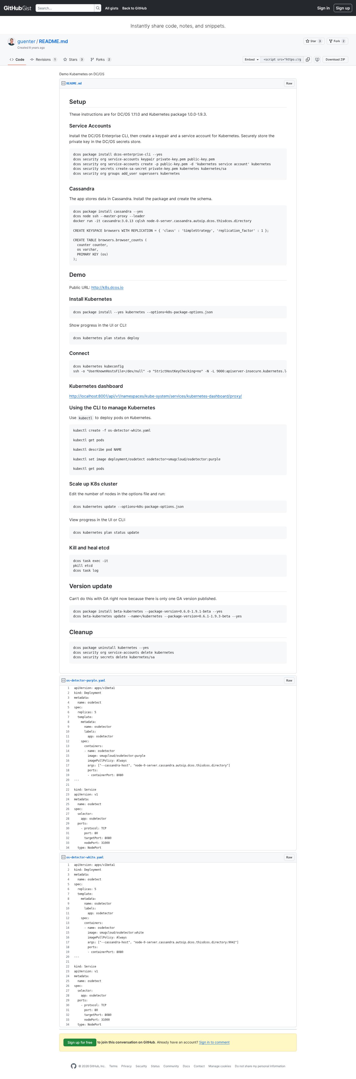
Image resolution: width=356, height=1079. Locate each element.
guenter (26, 41)
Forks (103, 59)
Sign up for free (80, 1042)
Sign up (343, 8)
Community (171, 1066)
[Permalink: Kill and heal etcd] (65, 548)
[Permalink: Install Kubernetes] (65, 299)
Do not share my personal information (260, 1066)
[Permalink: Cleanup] (65, 632)
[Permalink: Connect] (65, 353)
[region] (178, 381)
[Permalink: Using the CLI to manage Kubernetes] (65, 408)
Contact (199, 1066)
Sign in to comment (214, 1042)
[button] (308, 59)
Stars (76, 59)
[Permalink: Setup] (65, 101)
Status (155, 1066)
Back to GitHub (134, 8)
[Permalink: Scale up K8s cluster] (65, 483)
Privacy (126, 1066)
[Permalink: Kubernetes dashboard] (65, 386)
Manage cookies (220, 1066)
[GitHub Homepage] (74, 1066)
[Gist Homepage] (18, 8)
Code (19, 59)
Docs (186, 1066)
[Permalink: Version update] (65, 586)
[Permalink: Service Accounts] (65, 126)
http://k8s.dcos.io (107, 287)
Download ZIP (335, 59)
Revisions (46, 59)
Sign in (323, 8)
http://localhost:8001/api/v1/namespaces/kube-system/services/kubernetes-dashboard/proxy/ (155, 396)
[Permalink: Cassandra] (65, 188)
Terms (113, 1066)
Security (141, 1066)
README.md (53, 41)
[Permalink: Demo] (65, 274)
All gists (111, 8)
